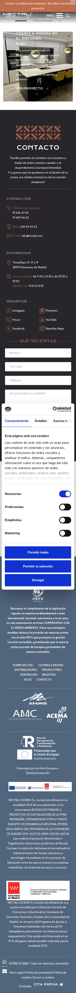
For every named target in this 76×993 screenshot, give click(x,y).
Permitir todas (38, 552)
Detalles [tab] (41, 421)
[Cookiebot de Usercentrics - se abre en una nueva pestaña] (53, 409)
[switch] (65, 507)
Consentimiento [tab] (16, 421)
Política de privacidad (38, 972)
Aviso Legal (16, 972)
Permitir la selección (38, 566)
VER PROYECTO (30, 88)
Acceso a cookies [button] (43, 977)
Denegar (38, 580)
